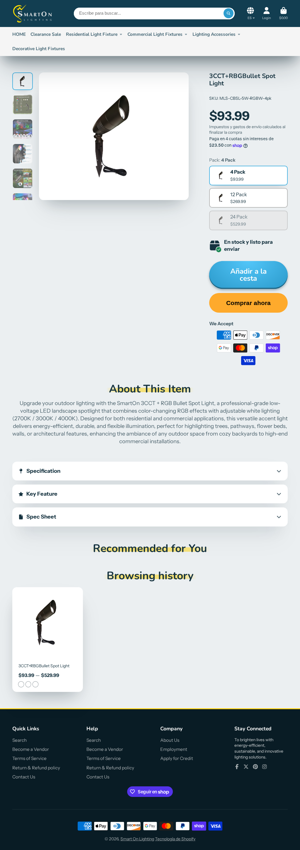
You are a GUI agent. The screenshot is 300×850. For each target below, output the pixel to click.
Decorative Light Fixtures (38, 48)
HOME (19, 34)
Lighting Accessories (214, 34)
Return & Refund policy (36, 768)
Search (19, 740)
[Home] (32, 13)
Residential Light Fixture (91, 34)
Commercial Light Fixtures (155, 34)
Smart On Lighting (137, 838)
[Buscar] (228, 13)
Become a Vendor (30, 749)
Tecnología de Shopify (175, 838)
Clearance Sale (45, 34)
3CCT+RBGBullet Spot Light (47, 639)
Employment (173, 749)
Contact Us (23, 777)
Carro (283, 13)
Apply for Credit (176, 758)
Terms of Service (29, 758)
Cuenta (266, 13)
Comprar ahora (248, 302)
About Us (169, 740)
